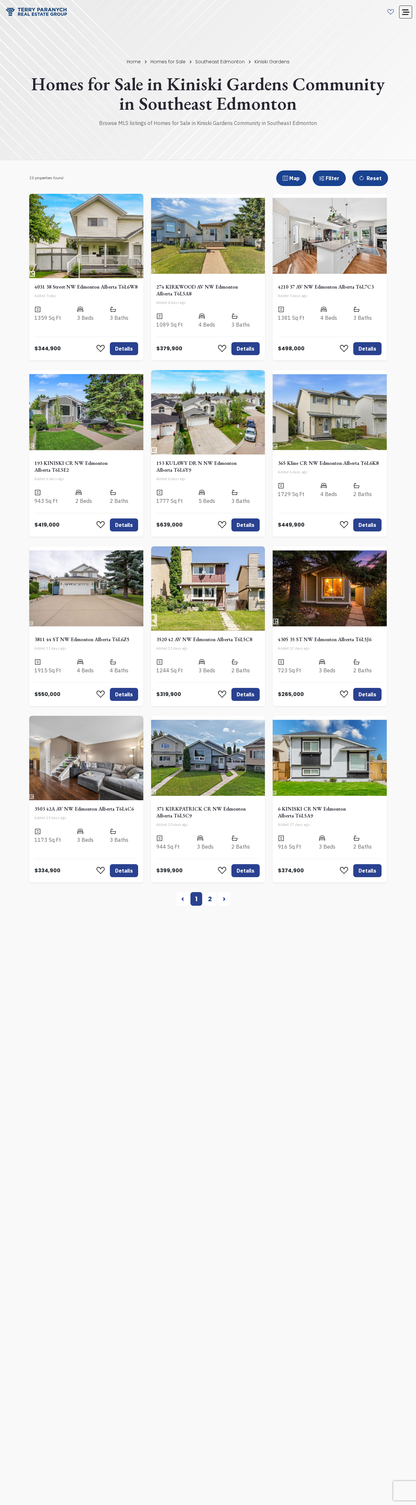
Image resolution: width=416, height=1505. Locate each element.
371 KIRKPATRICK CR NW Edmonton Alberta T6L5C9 (201, 812)
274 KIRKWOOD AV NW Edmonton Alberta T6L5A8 (197, 290)
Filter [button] (332, 178)
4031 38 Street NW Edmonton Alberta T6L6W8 (85, 286)
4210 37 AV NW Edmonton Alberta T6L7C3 (326, 286)
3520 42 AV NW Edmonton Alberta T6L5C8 (204, 639)
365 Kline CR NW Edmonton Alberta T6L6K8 (328, 463)
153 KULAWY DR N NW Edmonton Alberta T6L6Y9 (196, 466)
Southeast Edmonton (220, 61)
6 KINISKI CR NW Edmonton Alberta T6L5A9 (312, 812)
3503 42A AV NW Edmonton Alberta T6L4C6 (84, 808)
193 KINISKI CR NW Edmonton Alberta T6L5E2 (71, 466)
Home (134, 61)
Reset (373, 178)
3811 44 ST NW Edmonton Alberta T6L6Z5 (81, 639)
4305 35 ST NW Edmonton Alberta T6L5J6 (324, 639)
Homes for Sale (168, 61)
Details (124, 348)
